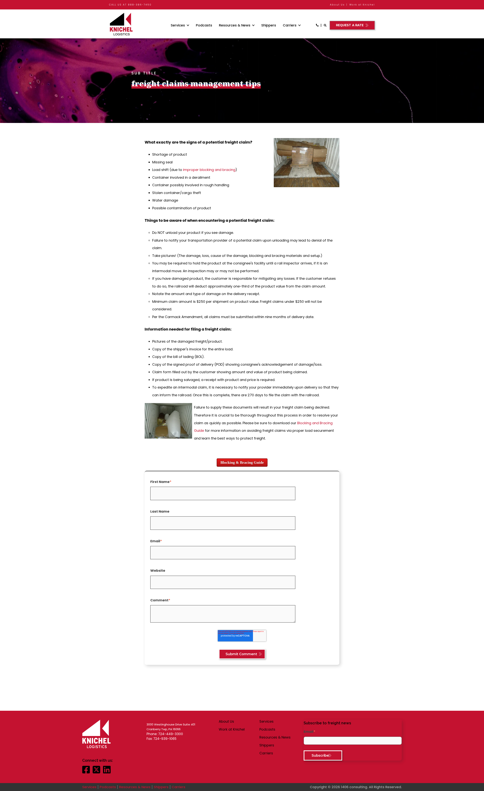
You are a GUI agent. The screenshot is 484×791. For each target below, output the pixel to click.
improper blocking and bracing (209, 169)
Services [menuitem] (178, 25)
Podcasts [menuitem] (204, 25)
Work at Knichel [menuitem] (362, 4)
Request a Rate (350, 25)
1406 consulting (354, 787)
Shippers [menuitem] (268, 25)
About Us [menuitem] (337, 4)
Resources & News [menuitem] (234, 25)
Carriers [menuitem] (289, 25)
